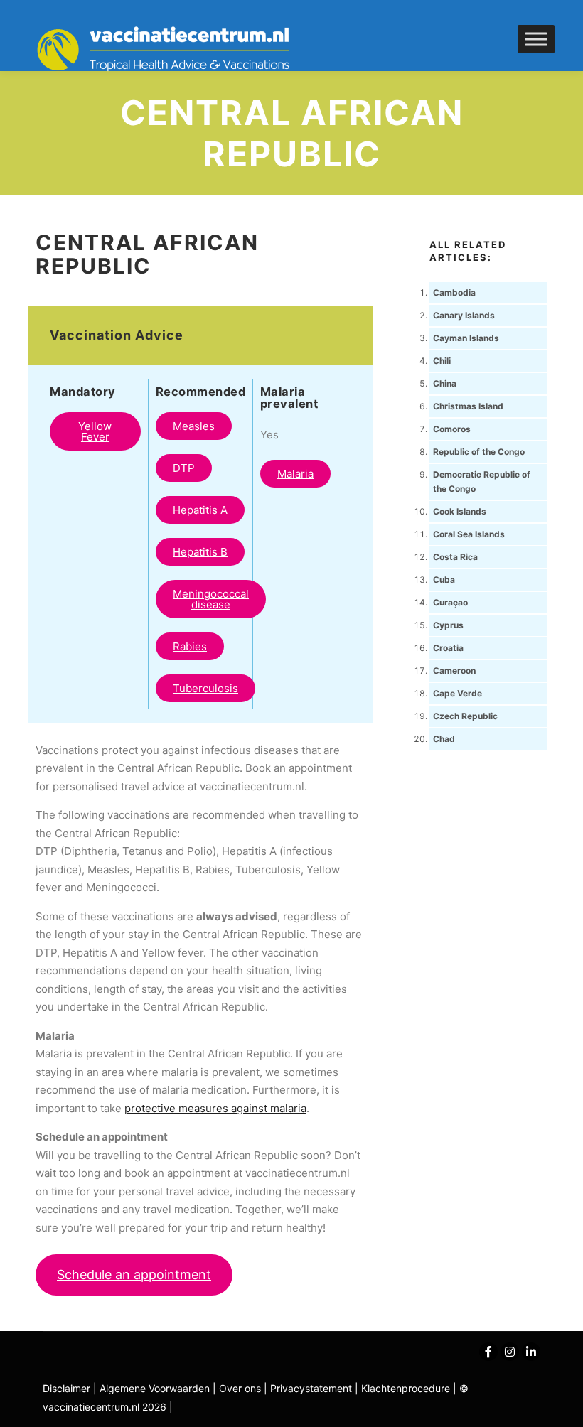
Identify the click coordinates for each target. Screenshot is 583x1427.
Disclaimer (66, 1388)
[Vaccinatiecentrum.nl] (170, 50)
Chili (442, 360)
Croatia (448, 647)
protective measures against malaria (215, 1108)
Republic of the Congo (479, 451)
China (444, 383)
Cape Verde (457, 693)
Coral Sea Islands (469, 534)
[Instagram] (510, 1351)
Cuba (444, 579)
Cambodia (454, 292)
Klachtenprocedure (405, 1388)
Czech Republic (465, 716)
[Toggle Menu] (536, 38)
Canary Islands (464, 315)
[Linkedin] (531, 1351)
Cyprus (448, 625)
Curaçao (450, 602)
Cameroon (454, 670)
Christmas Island (468, 406)
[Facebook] (488, 1351)
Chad (444, 738)
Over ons (241, 1388)
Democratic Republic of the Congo (481, 481)
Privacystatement (312, 1388)
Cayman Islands (466, 338)
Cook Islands (459, 511)
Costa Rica (455, 556)
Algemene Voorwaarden (155, 1388)
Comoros (452, 429)
